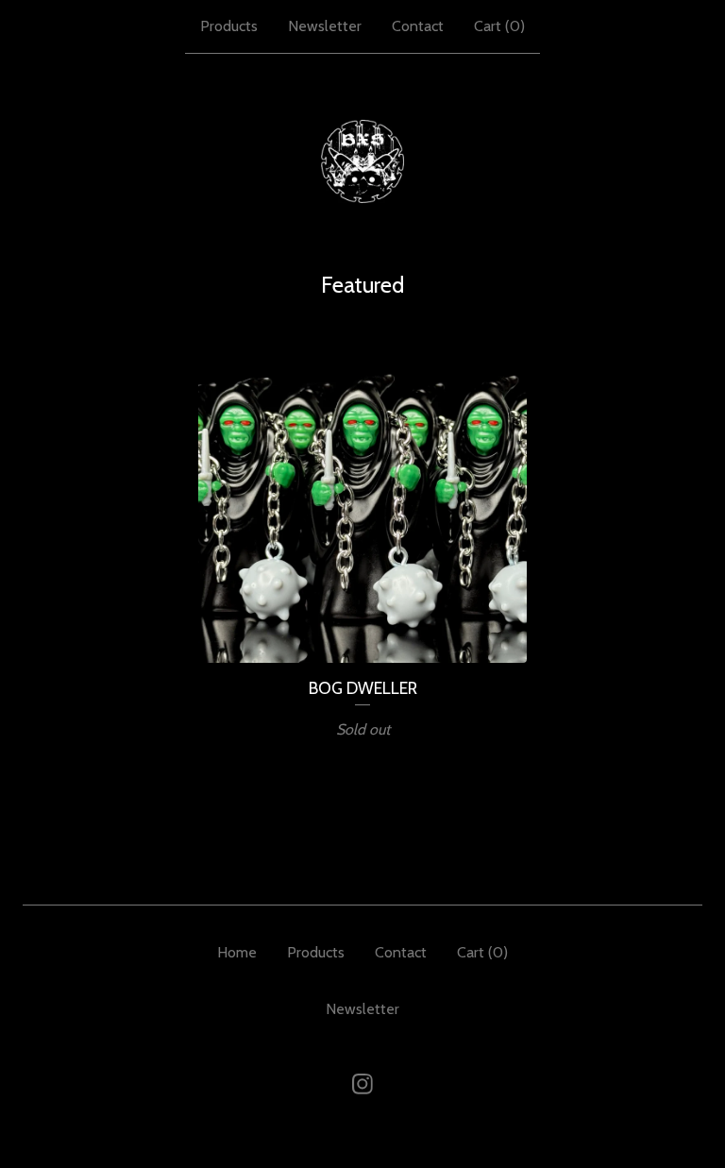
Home (237, 952)
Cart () (499, 26)
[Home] (362, 161)
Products (229, 26)
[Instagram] (362, 1084)
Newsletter (325, 26)
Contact (418, 26)
